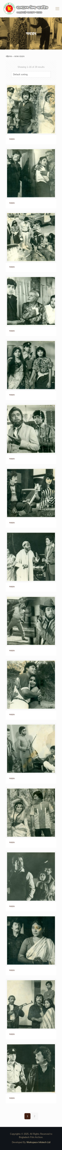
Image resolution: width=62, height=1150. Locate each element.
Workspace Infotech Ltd (38, 1142)
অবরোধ (12, 139)
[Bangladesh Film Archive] (31, 9)
